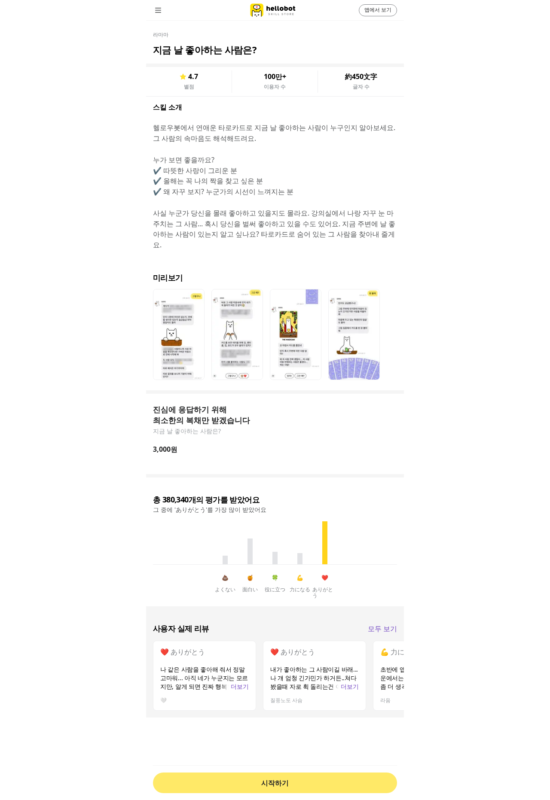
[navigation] (170, 10)
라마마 (160, 34)
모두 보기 (382, 629)
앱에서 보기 (377, 9)
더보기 (240, 686)
